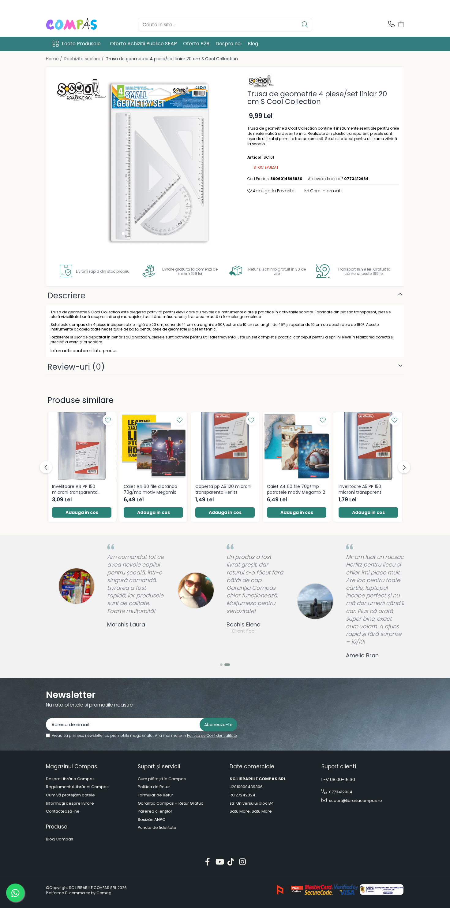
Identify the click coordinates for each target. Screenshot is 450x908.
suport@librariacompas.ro (355, 800)
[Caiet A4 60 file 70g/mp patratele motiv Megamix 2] (297, 446)
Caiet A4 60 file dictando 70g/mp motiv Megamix (150, 489)
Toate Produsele (81, 43)
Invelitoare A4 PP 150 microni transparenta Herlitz (75, 489)
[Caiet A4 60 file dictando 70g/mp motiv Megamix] (153, 446)
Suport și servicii (159, 766)
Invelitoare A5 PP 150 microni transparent (360, 489)
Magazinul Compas (71, 766)
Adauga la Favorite (273, 191)
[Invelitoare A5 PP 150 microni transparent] (368, 446)
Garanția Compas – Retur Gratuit (170, 803)
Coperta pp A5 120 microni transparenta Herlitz (223, 489)
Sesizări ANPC (151, 819)
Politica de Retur (154, 787)
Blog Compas (59, 839)
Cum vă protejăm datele (70, 795)
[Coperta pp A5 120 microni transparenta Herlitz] (225, 446)
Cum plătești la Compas (162, 779)
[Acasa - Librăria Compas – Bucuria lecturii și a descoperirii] (76, 24)
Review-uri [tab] (76, 366)
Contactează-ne (63, 811)
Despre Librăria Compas (70, 779)
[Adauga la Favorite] (108, 420)
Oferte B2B (196, 43)
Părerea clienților (155, 811)
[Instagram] (242, 862)
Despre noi (229, 43)
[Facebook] (207, 862)
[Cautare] (305, 24)
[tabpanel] (141, 161)
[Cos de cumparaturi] (401, 24)
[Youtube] (219, 862)
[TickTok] (231, 862)
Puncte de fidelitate (157, 827)
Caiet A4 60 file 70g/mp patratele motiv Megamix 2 (296, 489)
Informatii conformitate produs (84, 350)
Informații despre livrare (70, 803)
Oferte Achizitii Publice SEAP (143, 43)
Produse (56, 826)
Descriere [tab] (66, 295)
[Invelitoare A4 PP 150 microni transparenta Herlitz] (82, 446)
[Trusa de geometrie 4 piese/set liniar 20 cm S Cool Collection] (141, 161)
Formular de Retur (155, 795)
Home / (54, 59)
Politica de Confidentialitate (212, 735)
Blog (253, 43)
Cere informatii (325, 191)
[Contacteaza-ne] (391, 24)
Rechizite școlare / (84, 59)
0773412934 (340, 792)
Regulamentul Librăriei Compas (77, 787)
